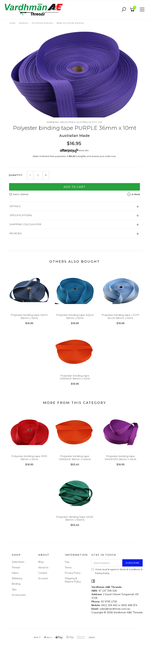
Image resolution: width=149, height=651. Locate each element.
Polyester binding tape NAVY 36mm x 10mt (29, 316)
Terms (68, 567)
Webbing (17, 578)
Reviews (16, 233)
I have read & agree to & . (118, 571)
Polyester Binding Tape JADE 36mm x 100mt (74, 518)
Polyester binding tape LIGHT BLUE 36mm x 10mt (120, 316)
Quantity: (16, 175)
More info (83, 150)
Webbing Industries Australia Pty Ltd (74, 122)
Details (15, 206)
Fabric (15, 572)
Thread (16, 567)
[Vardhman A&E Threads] (34, 9)
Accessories (19, 594)
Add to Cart (74, 187)
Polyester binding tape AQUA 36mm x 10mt (75, 316)
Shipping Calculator (25, 224)
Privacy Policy (72, 572)
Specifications (21, 215)
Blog (40, 561)
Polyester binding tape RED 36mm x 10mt (29, 457)
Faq (67, 561)
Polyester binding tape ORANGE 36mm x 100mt (75, 457)
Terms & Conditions (130, 569)
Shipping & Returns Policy (73, 580)
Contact (42, 572)
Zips (14, 589)
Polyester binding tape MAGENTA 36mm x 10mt (120, 457)
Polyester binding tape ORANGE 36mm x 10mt (75, 377)
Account (43, 578)
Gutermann (18, 561)
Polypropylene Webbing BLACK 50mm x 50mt (31, 635)
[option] (74, 73)
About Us (43, 567)
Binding (16, 583)
